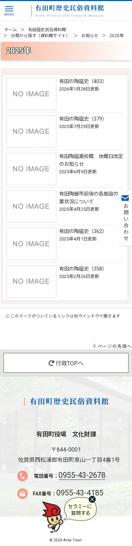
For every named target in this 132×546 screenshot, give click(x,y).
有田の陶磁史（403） (83, 82)
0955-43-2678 (82, 475)
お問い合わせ (125, 222)
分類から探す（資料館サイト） (40, 35)
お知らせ (89, 35)
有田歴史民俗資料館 (47, 29)
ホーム (10, 29)
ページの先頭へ (115, 346)
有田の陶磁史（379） (83, 119)
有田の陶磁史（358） (83, 269)
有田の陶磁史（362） (83, 231)
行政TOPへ (68, 363)
